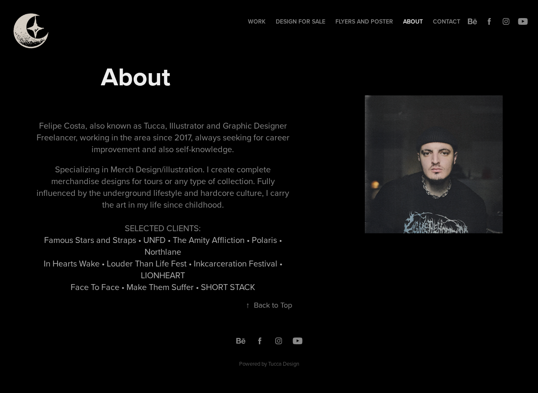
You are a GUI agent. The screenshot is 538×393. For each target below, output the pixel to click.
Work (257, 21)
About (413, 21)
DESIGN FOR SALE (300, 21)
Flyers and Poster (364, 21)
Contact (446, 21)
